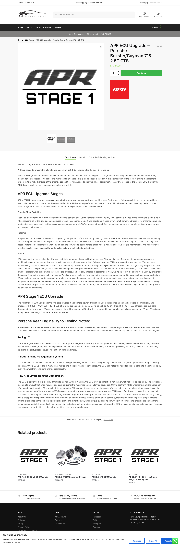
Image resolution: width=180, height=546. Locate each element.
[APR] (119, 90)
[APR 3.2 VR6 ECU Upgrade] (108, 455)
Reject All (153, 541)
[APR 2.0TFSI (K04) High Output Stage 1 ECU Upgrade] (145, 455)
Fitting (20, 523)
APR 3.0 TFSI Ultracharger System (70, 477)
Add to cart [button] (34, 487)
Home (20, 40)
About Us (22, 517)
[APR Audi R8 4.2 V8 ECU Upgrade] (34, 455)
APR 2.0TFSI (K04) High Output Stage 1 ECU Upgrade (143, 478)
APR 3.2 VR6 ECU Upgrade (104, 477)
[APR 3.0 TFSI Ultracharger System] (71, 455)
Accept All (169, 541)
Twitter (96, 520)
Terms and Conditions (27, 530)
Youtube (96, 527)
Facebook (97, 517)
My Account (144, 17)
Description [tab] (70, 157)
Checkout (158, 17)
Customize (136, 541)
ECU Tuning (29, 40)
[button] (101, 47)
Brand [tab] (82, 157)
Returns (58, 520)
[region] (90, 538)
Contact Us (60, 523)
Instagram (97, 523)
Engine (68, 474)
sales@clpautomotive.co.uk (151, 2)
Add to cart (142, 73)
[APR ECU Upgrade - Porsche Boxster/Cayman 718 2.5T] (161, 46)
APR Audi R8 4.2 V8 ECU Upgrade (33, 477)
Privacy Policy (24, 527)
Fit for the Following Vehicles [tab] (101, 157)
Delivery (21, 520)
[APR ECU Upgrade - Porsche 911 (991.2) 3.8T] (158, 46)
